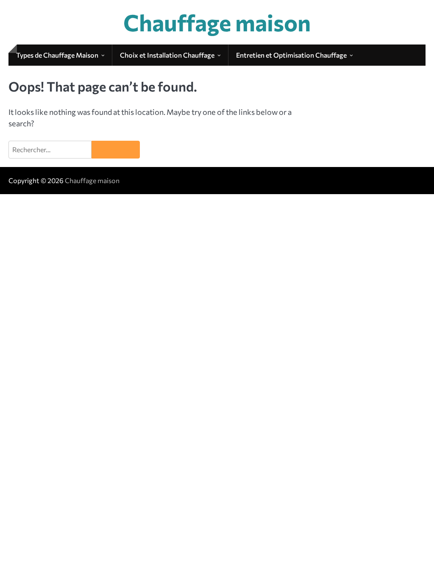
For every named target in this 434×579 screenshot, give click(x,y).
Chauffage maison (217, 22)
